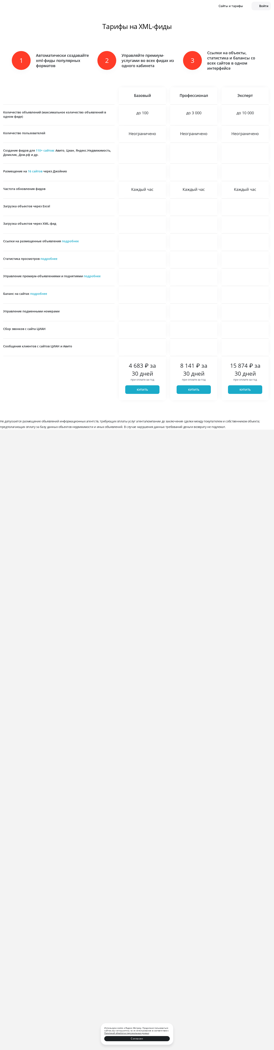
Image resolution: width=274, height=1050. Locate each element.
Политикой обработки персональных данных (126, 1033)
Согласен (137, 1038)
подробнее (70, 241)
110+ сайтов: (45, 150)
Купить (142, 390)
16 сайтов (35, 171)
